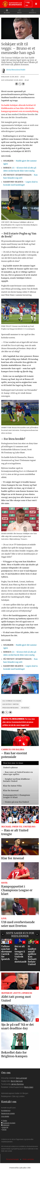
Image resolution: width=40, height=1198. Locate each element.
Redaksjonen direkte (8, 1113)
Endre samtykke (28, 1159)
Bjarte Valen (28, 1087)
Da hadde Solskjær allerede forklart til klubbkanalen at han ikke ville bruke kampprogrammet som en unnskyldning (19, 108)
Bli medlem (7, 12)
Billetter (19, 12)
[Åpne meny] (36, 4)
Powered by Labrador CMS (20, 1168)
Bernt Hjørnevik (17, 1081)
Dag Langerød (21, 1078)
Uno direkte (5, 1116)
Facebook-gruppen (9, 1123)
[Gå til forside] (12, 4)
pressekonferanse (10, 708)
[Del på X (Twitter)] (19, 83)
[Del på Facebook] (16, 83)
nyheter (25, 708)
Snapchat (5, 1127)
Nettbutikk (32, 12)
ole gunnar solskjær (11, 701)
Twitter (5, 1121)
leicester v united (10, 704)
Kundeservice (5, 1110)
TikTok (4, 1129)
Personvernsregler (12, 1159)
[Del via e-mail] (23, 83)
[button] (2, 934)
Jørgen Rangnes (17, 1084)
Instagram (6, 1125)
